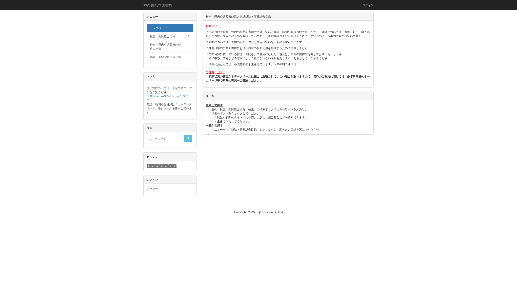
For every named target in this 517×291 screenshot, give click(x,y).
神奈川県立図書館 (157, 5)
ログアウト (154, 189)
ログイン (368, 5)
